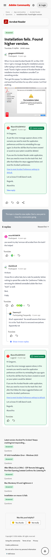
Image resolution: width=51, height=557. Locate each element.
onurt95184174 (14, 235)
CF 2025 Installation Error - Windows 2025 (21, 455)
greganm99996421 (16, 53)
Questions (9, 14)
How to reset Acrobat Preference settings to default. (26, 397)
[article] (25, 246)
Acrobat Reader (35, 12)
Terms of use (26, 541)
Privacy (35, 541)
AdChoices (11, 554)
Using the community (12, 541)
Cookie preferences (11, 545)
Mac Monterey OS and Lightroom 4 (18, 483)
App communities (20, 12)
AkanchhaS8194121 (18, 126)
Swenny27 (17, 312)
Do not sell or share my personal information (20, 549)
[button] (5, 6)
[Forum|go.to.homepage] (19, 5)
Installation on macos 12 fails (15, 495)
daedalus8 (12, 266)
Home (8, 12)
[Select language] (33, 5)
